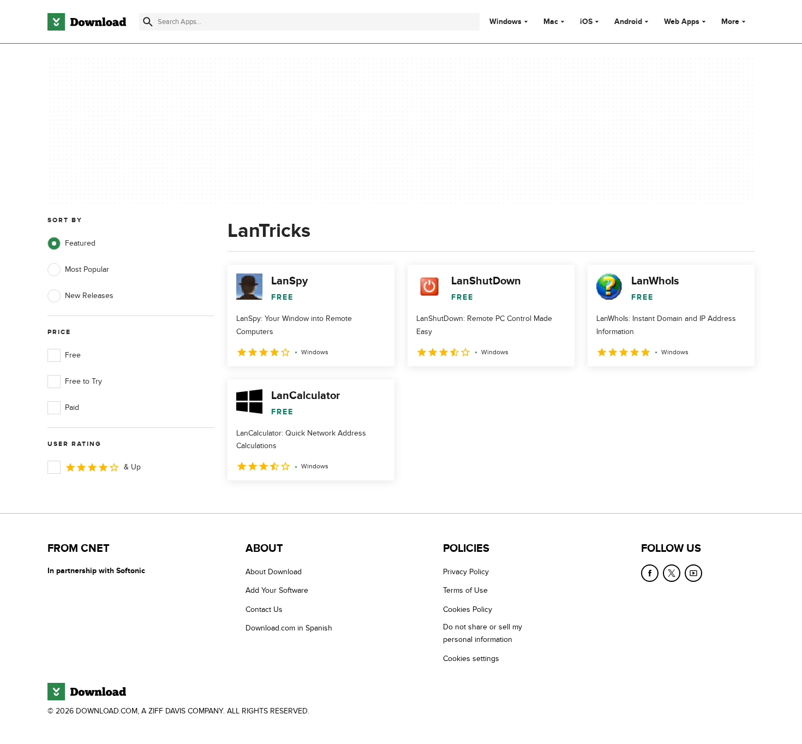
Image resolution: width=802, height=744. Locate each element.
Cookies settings (471, 658)
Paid (72, 407)
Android (628, 22)
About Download (274, 571)
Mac (550, 22)
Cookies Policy (467, 609)
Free (73, 355)
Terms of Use (465, 590)
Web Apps (681, 22)
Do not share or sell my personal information (482, 633)
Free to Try (83, 381)
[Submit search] (148, 22)
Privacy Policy (466, 571)
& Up (132, 467)
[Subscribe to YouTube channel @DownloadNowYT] (693, 573)
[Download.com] (86, 22)
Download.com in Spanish (289, 628)
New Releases (89, 295)
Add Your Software (277, 590)
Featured (80, 243)
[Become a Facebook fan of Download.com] (650, 573)
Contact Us (264, 609)
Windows (505, 22)
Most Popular (87, 269)
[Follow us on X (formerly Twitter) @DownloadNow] (671, 573)
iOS (586, 22)
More (730, 21)
